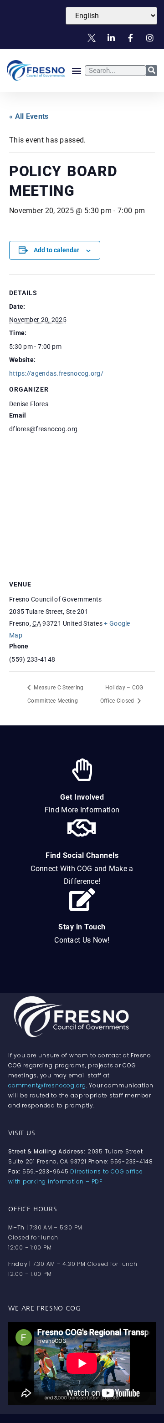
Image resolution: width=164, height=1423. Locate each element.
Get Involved (82, 797)
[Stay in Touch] (82, 899)
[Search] (151, 70)
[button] (76, 70)
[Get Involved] (82, 769)
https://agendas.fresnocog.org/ (56, 373)
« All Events (29, 116)
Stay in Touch (82, 927)
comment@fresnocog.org (47, 1085)
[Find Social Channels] (82, 827)
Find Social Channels (82, 855)
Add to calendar (56, 250)
